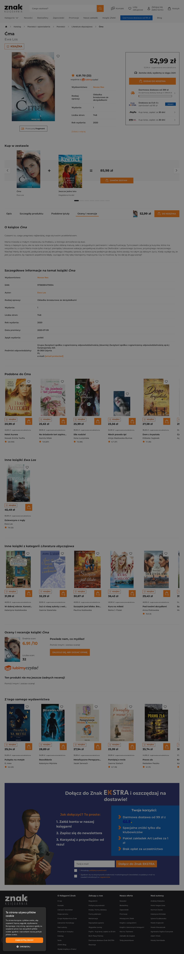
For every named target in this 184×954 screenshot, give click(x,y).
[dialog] (24, 929)
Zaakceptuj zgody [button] (24, 940)
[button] (24, 946)
